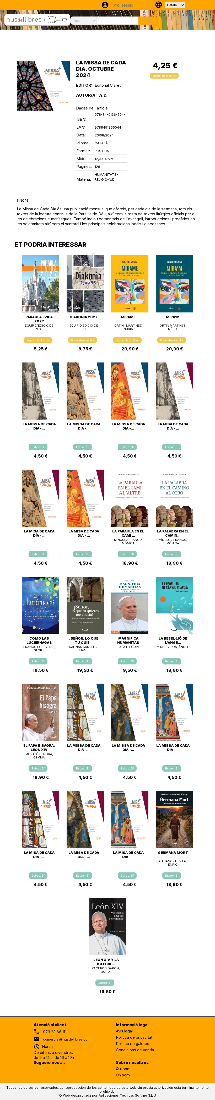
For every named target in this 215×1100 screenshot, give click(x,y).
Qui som (123, 1068)
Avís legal (124, 1030)
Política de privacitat (134, 1037)
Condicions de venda (135, 1049)
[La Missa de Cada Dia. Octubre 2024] (43, 86)
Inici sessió (123, 5)
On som (123, 1074)
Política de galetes (132, 1043)
